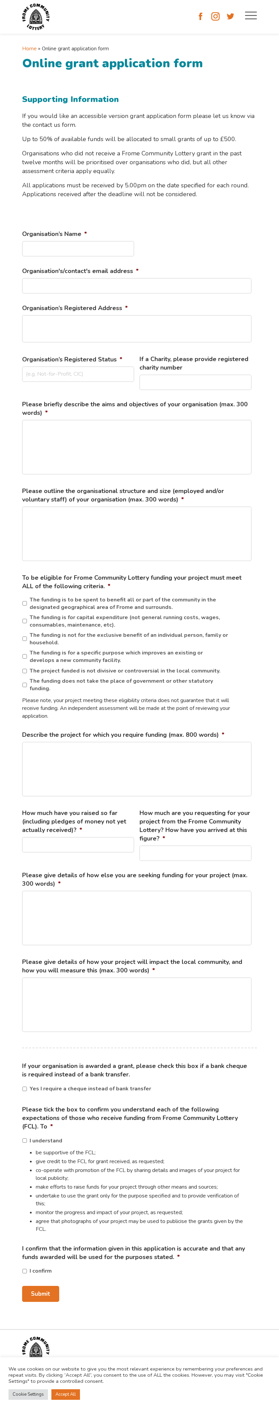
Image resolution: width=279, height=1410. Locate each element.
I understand (46, 1140)
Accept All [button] (65, 1394)
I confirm (41, 1271)
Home (29, 48)
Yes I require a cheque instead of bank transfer (90, 1088)
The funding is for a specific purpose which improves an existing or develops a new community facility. (116, 656)
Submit (40, 1294)
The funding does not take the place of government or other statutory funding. (121, 684)
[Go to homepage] (35, 16)
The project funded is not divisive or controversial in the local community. (126, 671)
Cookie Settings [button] (28, 1394)
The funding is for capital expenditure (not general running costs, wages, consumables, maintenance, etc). (125, 621)
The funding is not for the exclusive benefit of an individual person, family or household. (129, 638)
